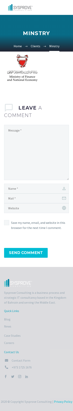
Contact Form (21, 360)
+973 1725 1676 (22, 367)
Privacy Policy (63, 402)
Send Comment (26, 252)
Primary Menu (65, 8)
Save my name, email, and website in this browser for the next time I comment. (38, 225)
